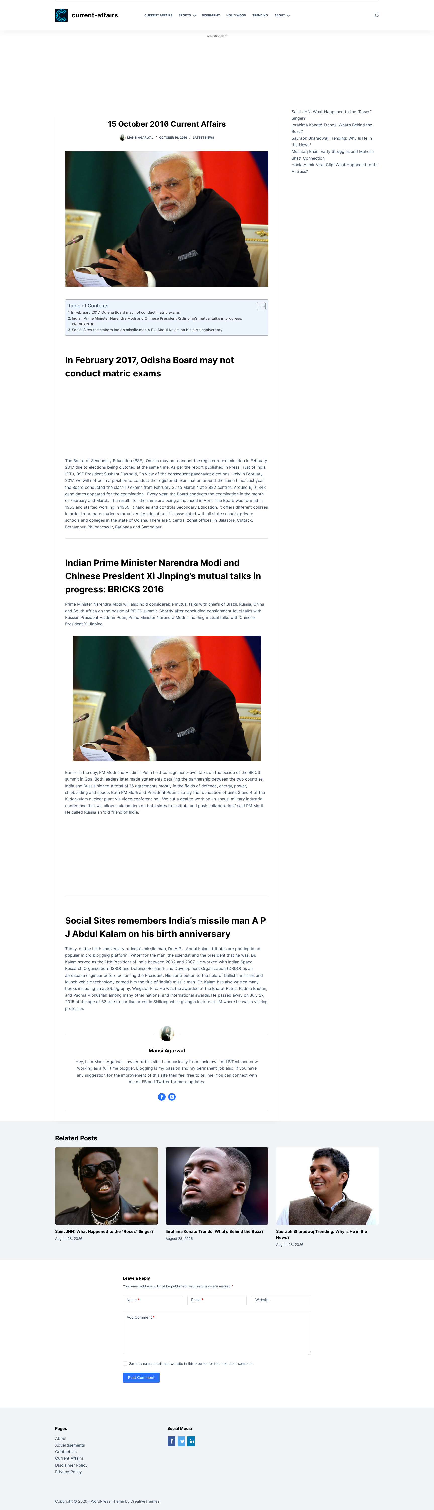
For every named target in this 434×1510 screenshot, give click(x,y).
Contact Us (66, 1451)
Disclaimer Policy (71, 1465)
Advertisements (70, 1445)
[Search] (377, 15)
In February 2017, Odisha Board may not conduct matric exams (125, 312)
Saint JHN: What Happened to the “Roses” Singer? (104, 1231)
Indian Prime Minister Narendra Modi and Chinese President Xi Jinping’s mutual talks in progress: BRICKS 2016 (157, 321)
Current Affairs (69, 1458)
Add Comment (141, 1317)
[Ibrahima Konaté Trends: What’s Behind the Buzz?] (217, 1186)
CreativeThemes (145, 1501)
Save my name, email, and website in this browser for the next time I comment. (191, 1363)
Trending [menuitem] (260, 15)
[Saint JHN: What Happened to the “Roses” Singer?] (106, 1186)
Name (133, 1299)
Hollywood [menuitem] (236, 15)
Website (262, 1299)
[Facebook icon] (162, 1097)
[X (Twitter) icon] (172, 1097)
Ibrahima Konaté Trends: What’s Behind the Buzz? (215, 1231)
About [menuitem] (279, 15)
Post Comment (141, 1377)
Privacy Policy (68, 1471)
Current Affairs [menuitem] (158, 15)
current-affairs (95, 15)
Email (197, 1299)
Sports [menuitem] (185, 15)
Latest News (203, 137)
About (61, 1438)
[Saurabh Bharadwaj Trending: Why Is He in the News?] (327, 1186)
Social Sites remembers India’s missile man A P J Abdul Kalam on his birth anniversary (147, 330)
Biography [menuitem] (211, 15)
